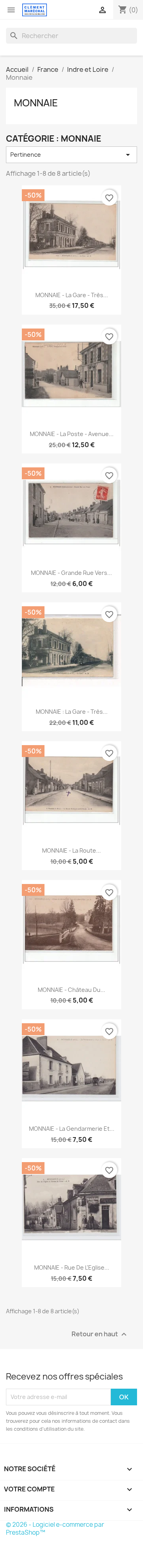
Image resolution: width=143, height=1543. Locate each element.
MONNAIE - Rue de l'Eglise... (71, 1267)
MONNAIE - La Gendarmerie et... (71, 1128)
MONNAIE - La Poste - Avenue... (72, 434)
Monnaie (36, 103)
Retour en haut (100, 1334)
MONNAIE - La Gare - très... (71, 295)
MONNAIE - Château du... (71, 989)
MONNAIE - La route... (71, 850)
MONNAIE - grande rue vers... (71, 572)
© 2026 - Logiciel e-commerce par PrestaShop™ (55, 1528)
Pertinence (71, 154)
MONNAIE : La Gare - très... (72, 711)
